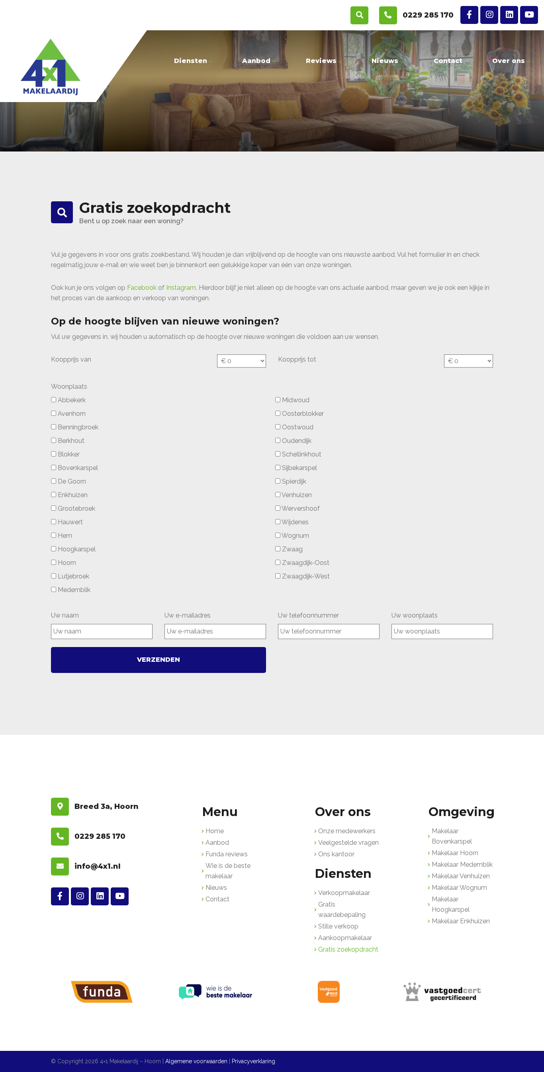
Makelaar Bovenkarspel (452, 836)
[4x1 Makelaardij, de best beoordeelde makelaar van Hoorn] (50, 67)
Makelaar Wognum (459, 887)
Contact (448, 61)
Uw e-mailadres (187, 615)
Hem (64, 535)
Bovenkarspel (77, 468)
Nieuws (385, 61)
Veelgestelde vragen (348, 842)
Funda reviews (226, 854)
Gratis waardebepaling (342, 910)
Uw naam (65, 615)
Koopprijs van (71, 359)
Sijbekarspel (298, 468)
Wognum (294, 535)
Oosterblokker (302, 413)
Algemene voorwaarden (196, 1061)
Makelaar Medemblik (462, 864)
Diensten (190, 61)
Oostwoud (296, 427)
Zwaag (291, 549)
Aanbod (256, 61)
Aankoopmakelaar (345, 938)
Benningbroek (77, 427)
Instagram (181, 287)
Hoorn (66, 562)
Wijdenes (294, 522)
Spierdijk (293, 481)
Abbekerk (71, 400)
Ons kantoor (336, 854)
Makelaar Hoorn (455, 853)
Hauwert (69, 522)
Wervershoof (300, 508)
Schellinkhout (300, 454)
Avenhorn (71, 413)
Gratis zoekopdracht (348, 949)
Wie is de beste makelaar (227, 871)
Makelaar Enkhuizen (461, 921)
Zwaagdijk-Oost (304, 562)
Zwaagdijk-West (305, 576)
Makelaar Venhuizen (461, 876)
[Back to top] (529, 1057)
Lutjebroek (72, 576)
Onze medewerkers (347, 831)
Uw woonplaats (414, 615)
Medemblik (73, 590)
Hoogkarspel (76, 549)
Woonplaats (69, 386)
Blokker (68, 454)
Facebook (142, 287)
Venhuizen (296, 495)
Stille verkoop (338, 926)
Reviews (321, 61)
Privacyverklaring (253, 1061)
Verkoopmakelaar (344, 893)
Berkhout (70, 441)
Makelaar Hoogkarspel (451, 904)
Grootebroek (75, 508)
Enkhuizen (72, 495)
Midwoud (294, 400)
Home (214, 831)
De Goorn (71, 481)
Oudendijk (295, 441)
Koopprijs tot (297, 359)
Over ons (508, 61)
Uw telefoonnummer (308, 615)
